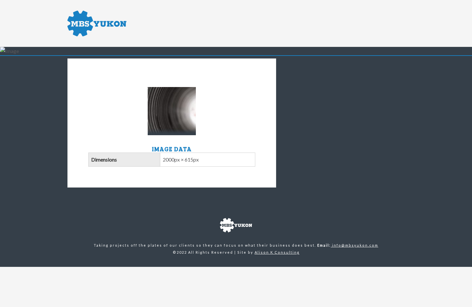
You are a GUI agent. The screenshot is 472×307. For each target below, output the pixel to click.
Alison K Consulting (277, 252)
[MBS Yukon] (120, 23)
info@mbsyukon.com (354, 245)
